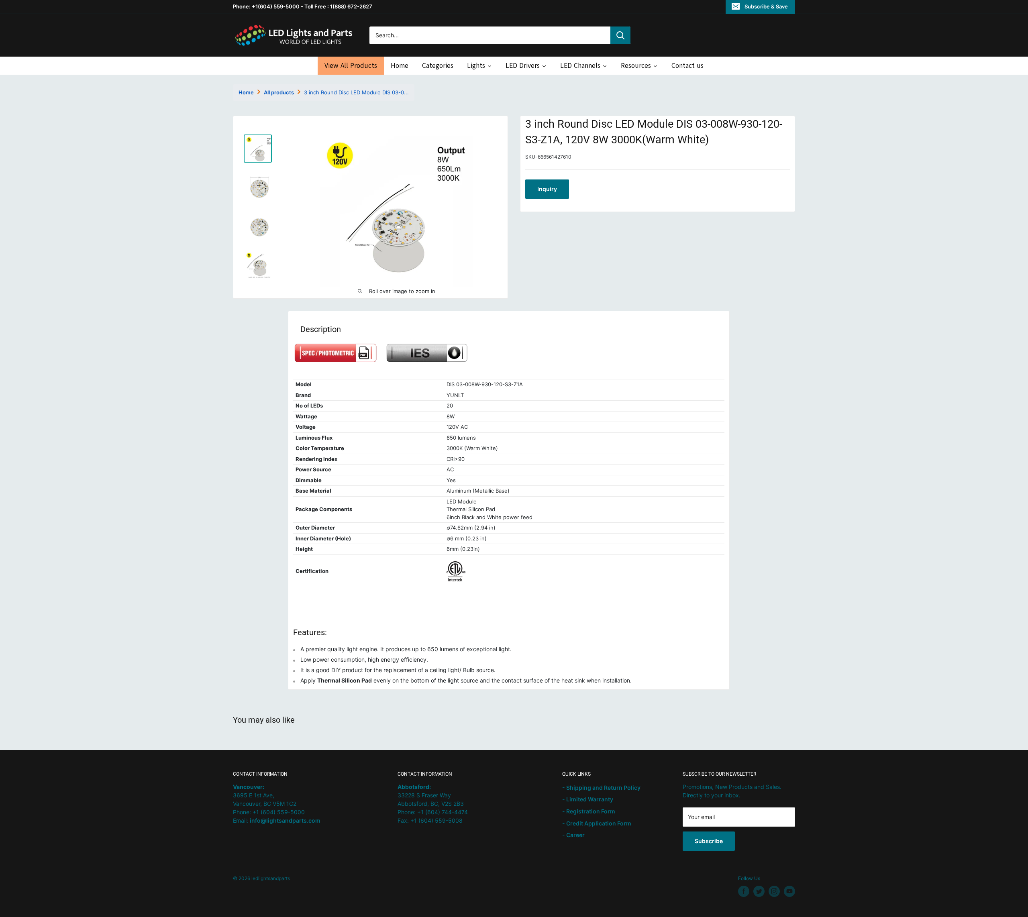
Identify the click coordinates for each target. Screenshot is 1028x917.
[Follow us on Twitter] (759, 891)
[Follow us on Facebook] (743, 891)
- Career (573, 834)
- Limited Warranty (587, 799)
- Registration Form (588, 811)
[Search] (620, 35)
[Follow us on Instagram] (774, 891)
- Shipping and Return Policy (601, 787)
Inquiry (547, 188)
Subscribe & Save (766, 6)
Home (246, 92)
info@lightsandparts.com (285, 820)
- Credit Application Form (596, 823)
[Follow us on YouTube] (789, 891)
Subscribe (709, 841)
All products (279, 92)
